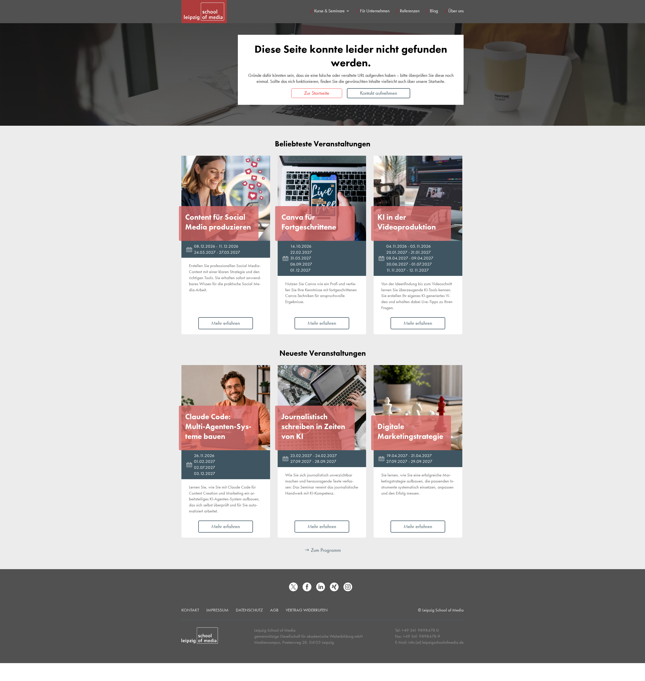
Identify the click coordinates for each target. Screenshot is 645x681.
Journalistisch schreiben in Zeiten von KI (313, 426)
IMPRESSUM (217, 610)
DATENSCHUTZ (249, 610)
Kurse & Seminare (329, 11)
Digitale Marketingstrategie (410, 431)
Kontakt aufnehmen (378, 93)
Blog (434, 11)
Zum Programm (326, 550)
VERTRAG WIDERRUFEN (307, 610)
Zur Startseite (316, 93)
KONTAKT (190, 610)
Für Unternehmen (375, 11)
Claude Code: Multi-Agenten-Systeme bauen (218, 426)
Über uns (456, 11)
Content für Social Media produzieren (218, 222)
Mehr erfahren (225, 323)
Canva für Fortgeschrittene (308, 222)
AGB (274, 610)
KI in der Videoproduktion (406, 222)
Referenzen (410, 11)
